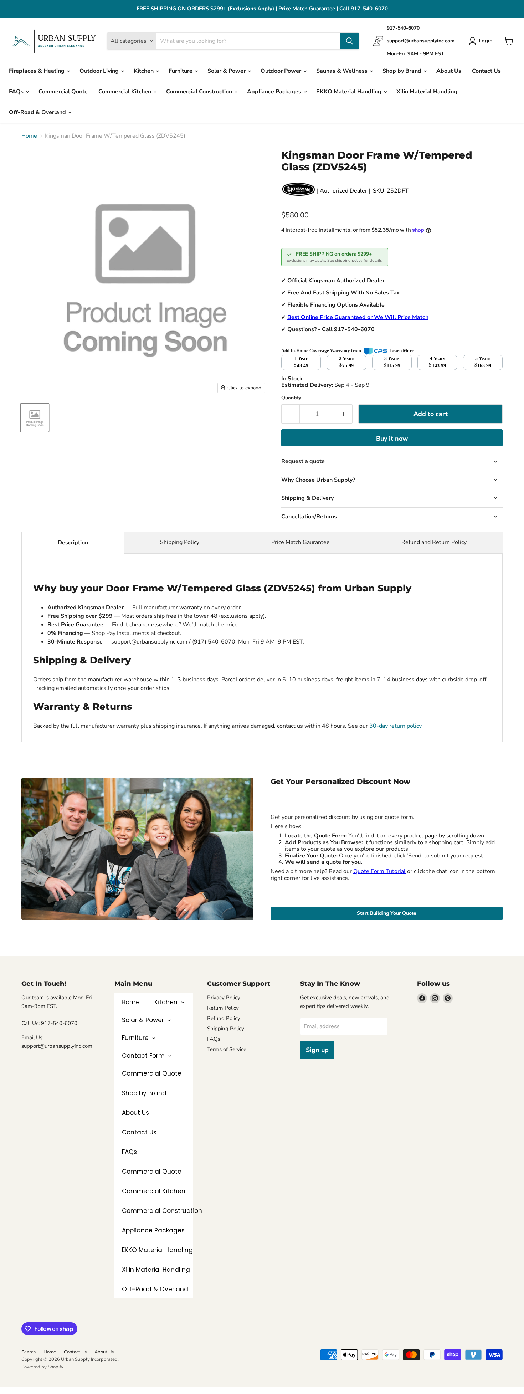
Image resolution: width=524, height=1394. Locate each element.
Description (73, 543)
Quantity (291, 398)
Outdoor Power (282, 71)
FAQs (17, 92)
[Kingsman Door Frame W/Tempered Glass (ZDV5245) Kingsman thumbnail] (35, 418)
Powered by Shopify (42, 1367)
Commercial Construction (199, 92)
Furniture (181, 71)
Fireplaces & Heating (37, 71)
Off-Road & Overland (38, 112)
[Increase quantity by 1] (343, 414)
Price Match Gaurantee (300, 542)
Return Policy (223, 1007)
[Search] (349, 41)
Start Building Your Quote (386, 913)
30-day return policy (395, 726)
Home (29, 136)
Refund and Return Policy (434, 542)
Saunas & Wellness (342, 71)
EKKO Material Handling (349, 92)
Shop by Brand (402, 71)
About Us (448, 71)
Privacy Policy (223, 997)
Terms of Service (226, 1049)
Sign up (317, 1050)
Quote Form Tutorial (379, 871)
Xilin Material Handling (426, 92)
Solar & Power (227, 71)
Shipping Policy (179, 542)
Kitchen (144, 71)
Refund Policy (223, 1018)
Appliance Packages (275, 92)
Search (28, 1352)
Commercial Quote (63, 92)
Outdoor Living (99, 71)
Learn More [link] (401, 350)
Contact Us (486, 71)
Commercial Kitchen (125, 92)
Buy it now (392, 438)
